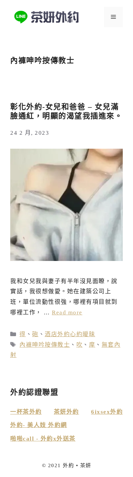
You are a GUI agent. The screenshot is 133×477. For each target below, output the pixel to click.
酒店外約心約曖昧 (70, 334)
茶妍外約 (66, 412)
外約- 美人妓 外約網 (38, 425)
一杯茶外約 (26, 412)
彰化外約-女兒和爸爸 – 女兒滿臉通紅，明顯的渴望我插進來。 (66, 111)
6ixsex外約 (107, 412)
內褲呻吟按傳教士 (44, 345)
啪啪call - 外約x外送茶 (43, 438)
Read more (67, 312)
